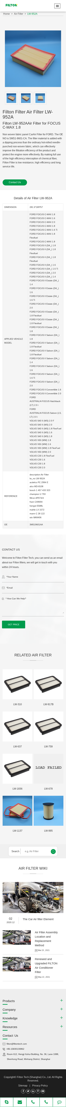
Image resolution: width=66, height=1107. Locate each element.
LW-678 (48, 788)
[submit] (53, 851)
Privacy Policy (40, 1085)
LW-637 (17, 746)
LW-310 (17, 704)
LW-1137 (17, 830)
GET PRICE (13, 624)
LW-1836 (17, 788)
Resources (10, 1027)
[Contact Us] (59, 1102)
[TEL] (33, 1102)
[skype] (6, 1102)
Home (6, 14)
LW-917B (48, 704)
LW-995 (48, 830)
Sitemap (22, 1085)
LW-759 (48, 746)
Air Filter (18, 14)
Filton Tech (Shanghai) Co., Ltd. (34, 1077)
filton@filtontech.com (17, 1044)
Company (9, 1009)
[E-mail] (19, 1102)
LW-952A (32, 14)
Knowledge (10, 1018)
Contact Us (15, 182)
